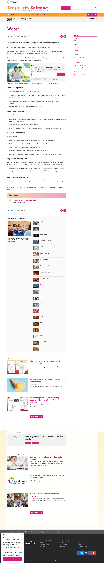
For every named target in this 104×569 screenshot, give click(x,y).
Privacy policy (62, 546)
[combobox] (84, 8)
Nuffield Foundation (43, 364)
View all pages (91, 18)
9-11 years (77, 41)
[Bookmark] (64, 36)
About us (61, 539)
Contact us (34, 532)
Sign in (28, 443)
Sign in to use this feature (59, 33)
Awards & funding (63, 544)
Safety (26, 532)
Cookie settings (13, 563)
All (62, 8)
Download (77, 50)
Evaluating (77, 63)
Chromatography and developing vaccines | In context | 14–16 (44, 399)
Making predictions (79, 57)
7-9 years (76, 38)
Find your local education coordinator (51, 532)
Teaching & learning (44, 544)
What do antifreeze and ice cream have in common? (47, 380)
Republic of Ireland (79, 75)
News (80, 540)
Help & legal (42, 546)
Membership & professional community (87, 539)
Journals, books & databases (65, 540)
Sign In (95, 3)
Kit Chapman (41, 384)
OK (12, 559)
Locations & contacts (63, 542)
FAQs (19, 532)
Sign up (60, 75)
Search (95, 8)
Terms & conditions (83, 546)
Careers (80, 542)
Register (89, 3)
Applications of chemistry (81, 68)
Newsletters (10, 532)
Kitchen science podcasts (16, 218)
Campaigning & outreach (45, 540)
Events (41, 542)
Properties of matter (80, 65)
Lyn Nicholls (34, 402)
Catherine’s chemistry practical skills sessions (46, 458)
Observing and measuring (81, 60)
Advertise (80, 544)
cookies (72, 560)
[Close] (22, 534)
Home (41, 539)
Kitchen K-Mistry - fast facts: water (25, 200)
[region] (12, 550)
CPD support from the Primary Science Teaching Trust (47, 476)
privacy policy (55, 79)
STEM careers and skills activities (44, 493)
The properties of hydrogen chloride (46, 361)
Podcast (76, 48)
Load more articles (36, 416)
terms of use (54, 78)
